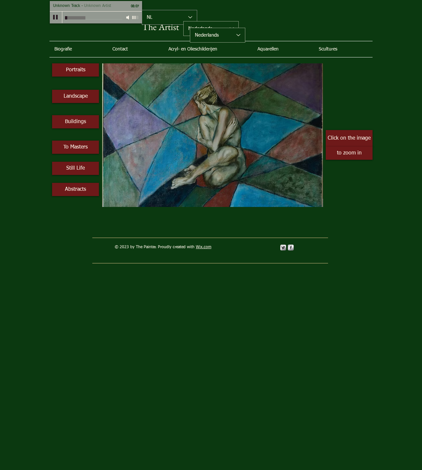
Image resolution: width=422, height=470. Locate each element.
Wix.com (203, 247)
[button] (212, 135)
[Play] (55, 17)
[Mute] (128, 17)
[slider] (135, 17)
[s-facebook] (291, 248)
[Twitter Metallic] (283, 248)
